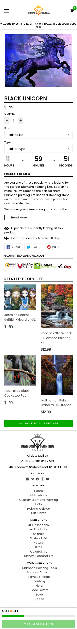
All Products (38, 529)
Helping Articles (38, 508)
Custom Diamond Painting (38, 500)
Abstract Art (38, 538)
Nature (39, 543)
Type (7, 142)
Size (7, 128)
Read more (19, 217)
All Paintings (38, 495)
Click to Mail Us (37, 456)
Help (38, 504)
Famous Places (39, 577)
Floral (39, 585)
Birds (38, 547)
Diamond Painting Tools (39, 568)
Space (39, 599)
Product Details (17, 174)
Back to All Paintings (41, 423)
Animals (38, 534)
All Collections (38, 525)
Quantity (9, 114)
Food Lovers (39, 590)
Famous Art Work (39, 572)
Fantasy (39, 581)
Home (38, 491)
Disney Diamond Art (38, 556)
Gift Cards (38, 513)
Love (39, 594)
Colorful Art (38, 551)
